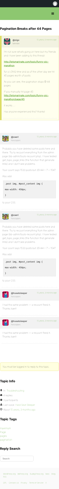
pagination (6, 439)
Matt (47, 474)
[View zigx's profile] (7, 41)
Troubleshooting (15, 390)
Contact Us (14, 483)
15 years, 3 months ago (47, 293)
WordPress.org (9, 474)
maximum (5, 428)
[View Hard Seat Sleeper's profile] (5, 294)
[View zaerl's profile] (5, 138)
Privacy (24, 483)
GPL (5, 483)
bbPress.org (5, 13)
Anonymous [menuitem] (55, 3)
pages (3, 435)
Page (3, 432)
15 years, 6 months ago (46, 39)
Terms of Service (36, 483)
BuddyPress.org (36, 474)
